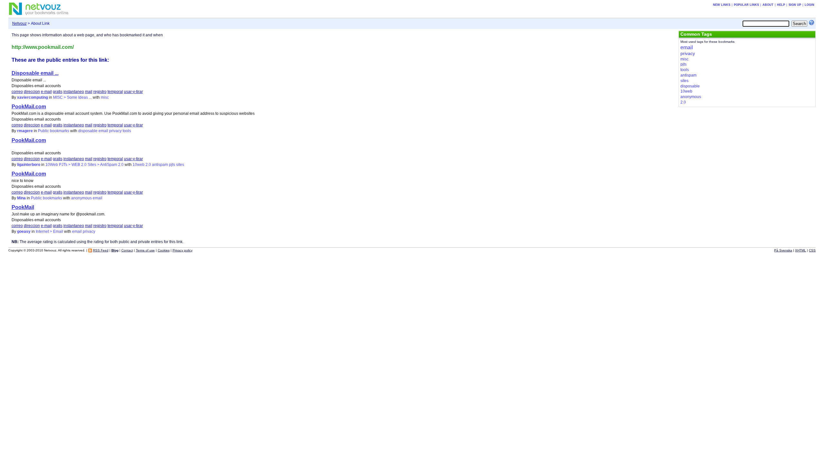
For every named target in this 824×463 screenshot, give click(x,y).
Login (809, 4)
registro (100, 91)
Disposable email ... (35, 73)
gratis (57, 91)
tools (127, 131)
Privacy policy (182, 250)
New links (721, 4)
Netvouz (19, 23)
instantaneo (73, 91)
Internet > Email (49, 231)
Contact (127, 250)
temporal (115, 91)
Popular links (746, 4)
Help (781, 4)
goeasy (24, 231)
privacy (115, 131)
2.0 (148, 164)
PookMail (23, 207)
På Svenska (783, 250)
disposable (88, 131)
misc (105, 97)
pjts (172, 164)
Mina (21, 198)
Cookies (164, 250)
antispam (160, 164)
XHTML (800, 250)
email (103, 131)
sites (180, 164)
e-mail (46, 91)
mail (88, 91)
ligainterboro (28, 164)
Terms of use (145, 250)
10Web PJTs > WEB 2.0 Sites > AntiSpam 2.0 (84, 164)
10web (139, 164)
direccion (32, 91)
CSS (812, 250)
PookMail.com (29, 106)
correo (17, 91)
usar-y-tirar (133, 91)
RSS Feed (100, 250)
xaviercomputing (32, 97)
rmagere (25, 131)
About (768, 4)
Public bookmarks (53, 131)
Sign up (795, 4)
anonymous (81, 198)
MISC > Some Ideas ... (72, 97)
